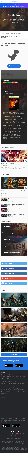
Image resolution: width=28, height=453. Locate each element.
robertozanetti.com (14, 435)
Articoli (16, 408)
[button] (9, 365)
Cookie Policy (18, 438)
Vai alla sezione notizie (14, 65)
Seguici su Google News (10, 283)
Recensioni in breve (19, 404)
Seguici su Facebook (9, 268)
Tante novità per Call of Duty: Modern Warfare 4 (16, 199)
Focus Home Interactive (8, 93)
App (15, 410)
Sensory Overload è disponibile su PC (16, 204)
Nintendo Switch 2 (5, 404)
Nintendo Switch (4, 406)
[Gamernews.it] (14, 1)
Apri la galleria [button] (14, 354)
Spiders (4, 88)
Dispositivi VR (4, 412)
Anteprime (17, 406)
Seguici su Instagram (9, 273)
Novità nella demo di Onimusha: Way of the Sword (16, 215)
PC (1, 408)
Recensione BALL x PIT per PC (7, 163)
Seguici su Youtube (9, 278)
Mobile (2, 410)
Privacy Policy (10, 438)
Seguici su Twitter (9, 263)
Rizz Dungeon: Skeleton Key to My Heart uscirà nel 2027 (17, 209)
